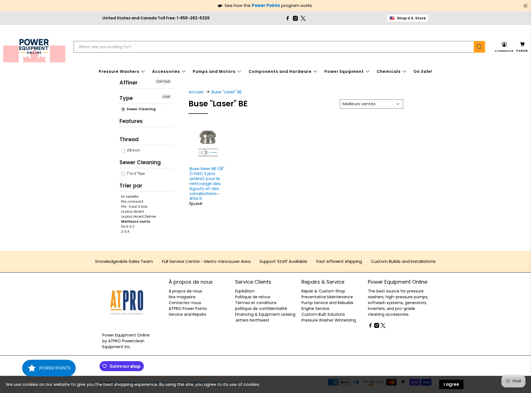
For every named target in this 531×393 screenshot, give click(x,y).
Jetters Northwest (252, 320)
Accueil (196, 92)
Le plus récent (132, 211)
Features (131, 121)
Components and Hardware (280, 71)
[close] (525, 6)
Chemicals (389, 71)
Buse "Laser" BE (227, 92)
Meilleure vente (135, 221)
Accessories (166, 71)
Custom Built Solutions (323, 314)
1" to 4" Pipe (135, 173)
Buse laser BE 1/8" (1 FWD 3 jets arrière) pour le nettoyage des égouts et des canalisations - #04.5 (206, 183)
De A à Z (127, 226)
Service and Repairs (187, 314)
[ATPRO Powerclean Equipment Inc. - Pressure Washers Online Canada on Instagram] (295, 18)
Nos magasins (182, 297)
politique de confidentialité (261, 308)
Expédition (245, 291)
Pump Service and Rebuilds (327, 302)
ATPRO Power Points (188, 308)
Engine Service (315, 308)
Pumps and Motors (214, 71)
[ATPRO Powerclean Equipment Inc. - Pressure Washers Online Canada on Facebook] (287, 18)
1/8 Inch (133, 150)
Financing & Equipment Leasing (265, 314)
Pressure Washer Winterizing (328, 320)
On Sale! (422, 71)
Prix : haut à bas (134, 206)
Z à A (125, 231)
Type (126, 98)
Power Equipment (344, 71)
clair (166, 96)
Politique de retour (252, 297)
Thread (129, 139)
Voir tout (163, 81)
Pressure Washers (119, 71)
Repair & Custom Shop (323, 291)
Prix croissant (132, 201)
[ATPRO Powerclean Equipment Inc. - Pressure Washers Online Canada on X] (303, 18)
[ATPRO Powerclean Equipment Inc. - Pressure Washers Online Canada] (34, 47)
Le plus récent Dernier (138, 216)
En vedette (129, 196)
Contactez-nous (185, 302)
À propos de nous (185, 291)
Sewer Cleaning (141, 109)
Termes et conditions (256, 302)
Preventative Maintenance (327, 297)
